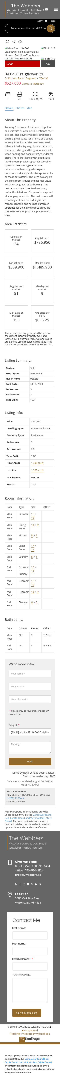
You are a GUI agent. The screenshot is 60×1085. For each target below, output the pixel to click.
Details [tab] (9, 108)
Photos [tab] (20, 108)
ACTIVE (41, 21)
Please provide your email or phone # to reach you (29, 712)
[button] (16, 884)
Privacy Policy (29, 1030)
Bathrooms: (14, 619)
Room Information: (19, 498)
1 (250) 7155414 (15, 798)
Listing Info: (14, 412)
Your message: (21, 974)
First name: (19, 928)
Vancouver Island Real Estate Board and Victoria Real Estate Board (28, 818)
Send (30, 761)
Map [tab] (29, 108)
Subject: (13, 725)
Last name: (19, 943)
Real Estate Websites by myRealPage (30, 1033)
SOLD (53, 21)
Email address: (21, 959)
